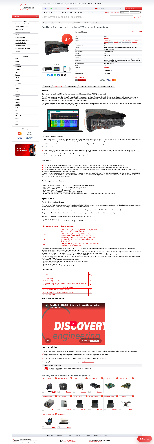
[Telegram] (48, 75)
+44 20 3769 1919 (74, 8)
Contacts (88, 12)
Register (107, 12)
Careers (69, 435)
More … (134, 42)
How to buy (48, 12)
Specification (58, 86)
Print (133, 31)
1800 (123, 42)
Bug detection (19, 29)
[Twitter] (65, 75)
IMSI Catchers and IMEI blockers (82, 22)
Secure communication (22, 26)
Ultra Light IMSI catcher (49, 378)
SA (112, 42)
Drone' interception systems (23, 23)
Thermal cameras (20, 45)
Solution (73, 12)
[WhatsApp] (55, 75)
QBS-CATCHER (62, 396)
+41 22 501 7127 (101, 8)
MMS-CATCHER (62, 378)
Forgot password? (114, 12)
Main (44, 22)
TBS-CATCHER (93, 378)
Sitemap (100, 441)
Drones (17, 34)
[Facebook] (51, 75)
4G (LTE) (116, 42)
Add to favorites (93, 441)
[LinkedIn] (58, 75)
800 (128, 42)
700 (130, 42)
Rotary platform (62, 414)
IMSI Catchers (136, 40)
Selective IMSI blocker (48, 414)
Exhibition (87, 435)
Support (80, 12)
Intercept (106, 38)
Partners (65, 12)
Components (72, 86)
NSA (109, 42)
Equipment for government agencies (63, 22)
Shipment (59, 435)
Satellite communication (22, 40)
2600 (120, 42)
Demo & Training (106, 86)
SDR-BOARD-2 (124, 378)
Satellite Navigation (21, 43)
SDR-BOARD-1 (108, 378)
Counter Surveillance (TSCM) (112, 40)
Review (47, 86)
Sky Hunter (123, 396)
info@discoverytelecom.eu (69, 441)
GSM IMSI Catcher (109, 396)
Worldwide (106, 67)
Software (18, 51)
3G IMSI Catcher (78, 396)
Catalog (49, 22)
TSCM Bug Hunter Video (88, 86)
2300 (125, 42)
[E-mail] (62, 75)
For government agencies (23, 48)
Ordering (68, 391)
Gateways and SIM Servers (23, 32)
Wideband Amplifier (47, 396)
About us (57, 12)
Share (140, 31)
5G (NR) (106, 42)
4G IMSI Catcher (93, 396)
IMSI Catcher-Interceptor (80, 378)
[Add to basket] (54, 392)
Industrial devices (20, 37)
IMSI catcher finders (126, 40)
